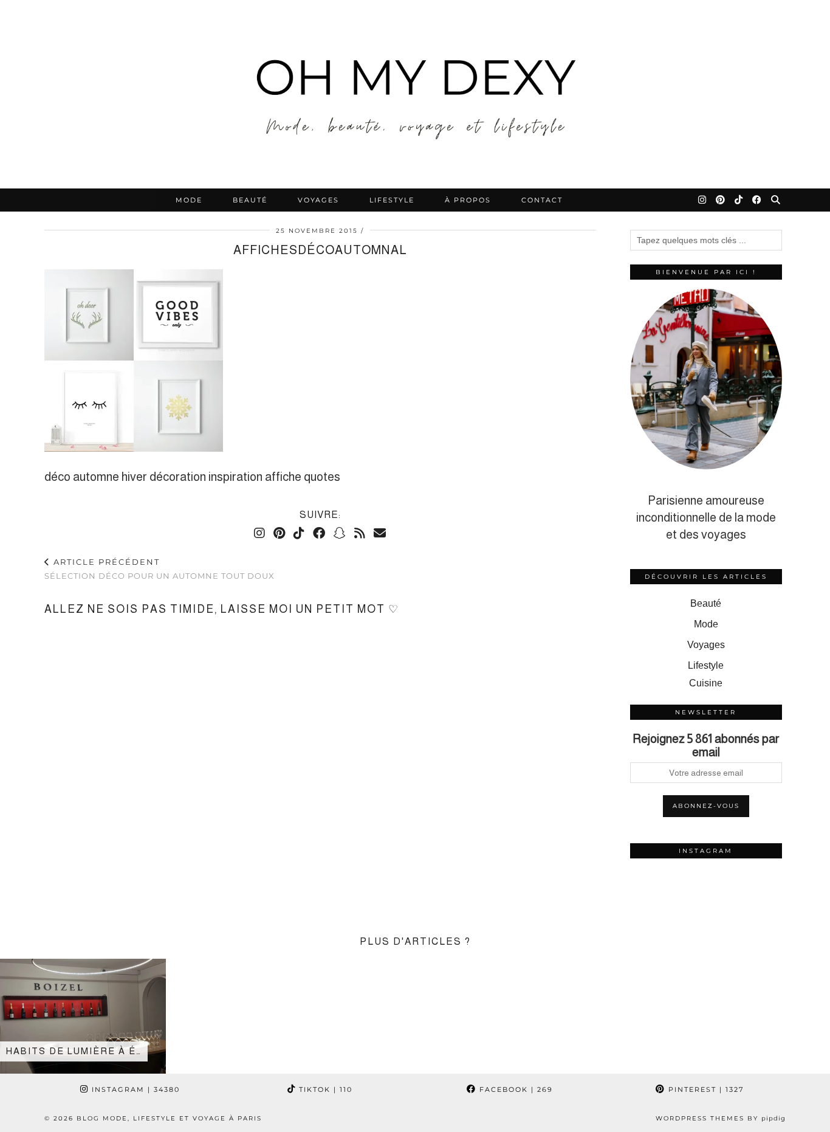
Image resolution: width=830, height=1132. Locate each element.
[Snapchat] (340, 533)
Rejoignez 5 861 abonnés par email (706, 745)
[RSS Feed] (359, 533)
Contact (542, 200)
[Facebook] (757, 200)
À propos (468, 200)
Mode (189, 200)
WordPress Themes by (721, 1118)
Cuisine (705, 683)
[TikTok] (739, 200)
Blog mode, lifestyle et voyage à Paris (169, 1118)
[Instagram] (702, 200)
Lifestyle (391, 200)
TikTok (324, 1089)
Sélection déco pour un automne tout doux (159, 569)
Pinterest (704, 1089)
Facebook (514, 1089)
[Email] (380, 533)
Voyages (318, 200)
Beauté (250, 200)
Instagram (134, 1089)
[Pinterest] (721, 200)
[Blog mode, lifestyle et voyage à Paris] (415, 94)
